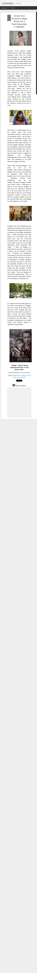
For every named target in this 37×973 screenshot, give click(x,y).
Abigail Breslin (17, 375)
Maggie (24, 375)
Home (13, 8)
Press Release (21, 377)
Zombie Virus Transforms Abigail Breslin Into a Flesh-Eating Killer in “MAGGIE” (19, 21)
